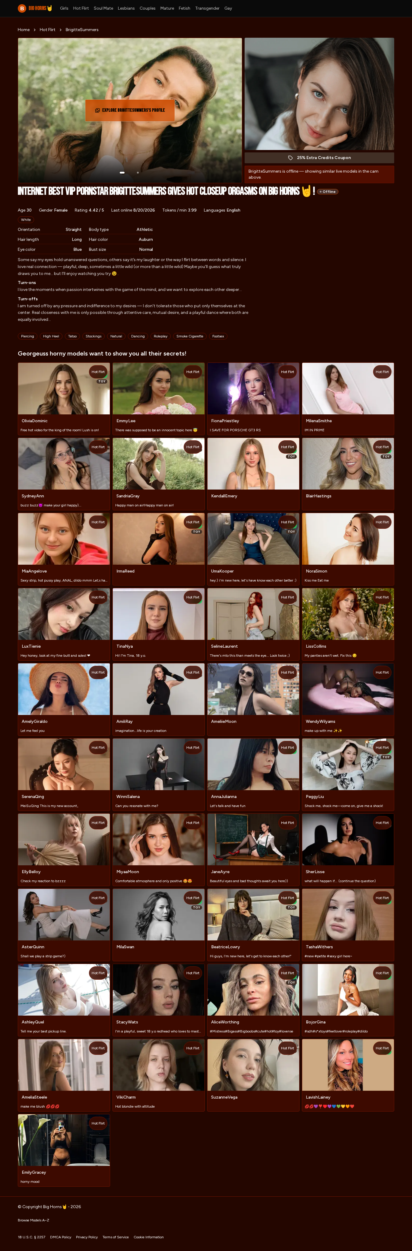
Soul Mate (103, 8)
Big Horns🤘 (36, 8)
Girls (64, 8)
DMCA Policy (60, 1237)
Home (24, 29)
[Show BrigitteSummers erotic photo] (122, 172)
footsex (218, 336)
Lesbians (126, 8)
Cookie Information (149, 1237)
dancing (138, 336)
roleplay (160, 336)
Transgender (207, 8)
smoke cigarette (189, 336)
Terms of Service (116, 1237)
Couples (148, 8)
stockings (93, 336)
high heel (51, 336)
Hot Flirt (81, 8)
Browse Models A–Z (33, 1220)
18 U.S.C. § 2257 (31, 1237)
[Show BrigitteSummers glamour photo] (137, 172)
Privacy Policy (87, 1237)
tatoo (72, 336)
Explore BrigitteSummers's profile (133, 112)
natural (116, 336)
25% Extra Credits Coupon (327, 159)
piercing (27, 336)
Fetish (184, 8)
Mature (167, 8)
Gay (228, 8)
